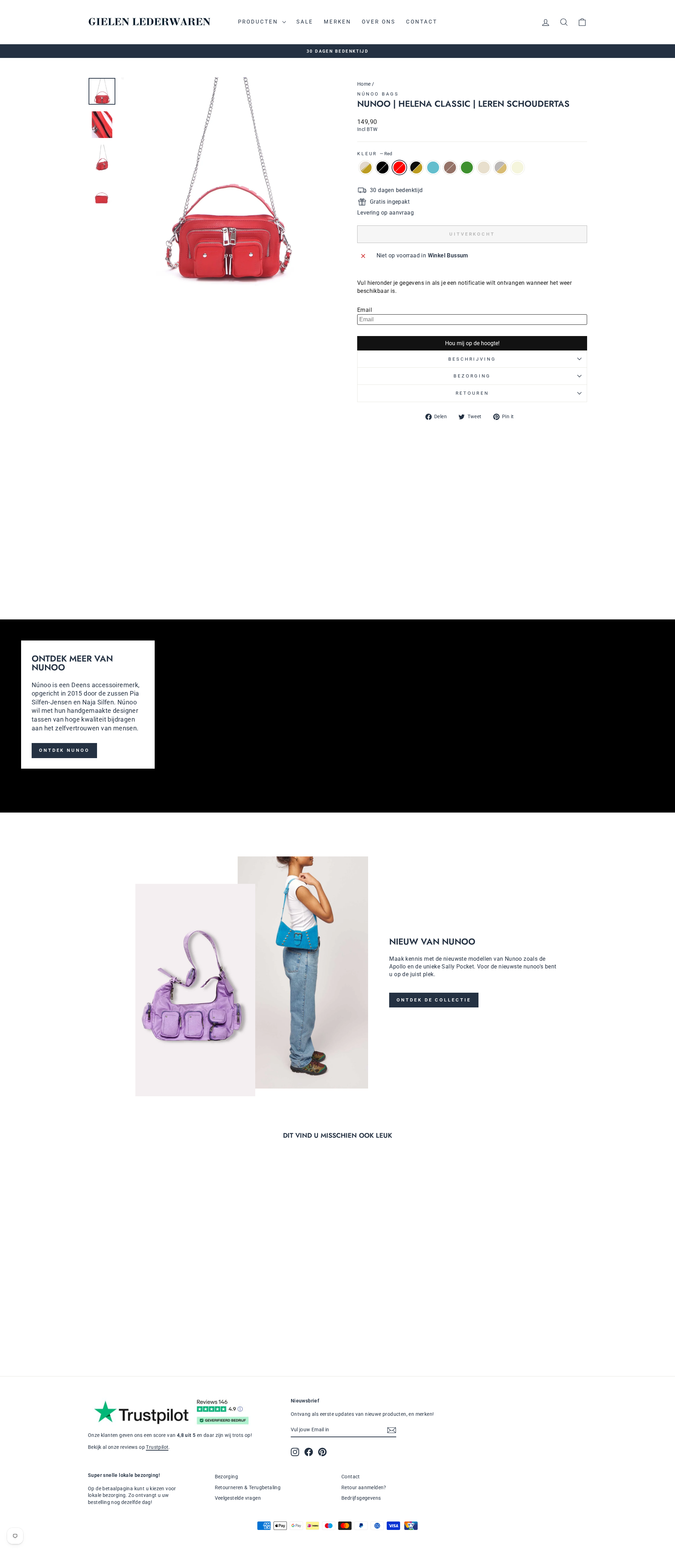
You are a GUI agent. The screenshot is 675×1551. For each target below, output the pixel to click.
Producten (259, 22)
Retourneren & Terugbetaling (248, 1487)
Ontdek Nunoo (64, 750)
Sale (304, 22)
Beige (517, 167)
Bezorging (472, 376)
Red (399, 167)
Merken (337, 22)
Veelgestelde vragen (238, 1498)
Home (364, 84)
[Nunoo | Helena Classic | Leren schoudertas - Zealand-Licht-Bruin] (409, 563)
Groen (467, 167)
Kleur (374, 153)
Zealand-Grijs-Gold (501, 167)
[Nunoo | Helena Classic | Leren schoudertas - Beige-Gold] (362, 563)
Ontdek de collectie (434, 1000)
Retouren (472, 393)
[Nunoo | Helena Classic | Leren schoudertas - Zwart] (371, 563)
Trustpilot (157, 1447)
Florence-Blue (433, 167)
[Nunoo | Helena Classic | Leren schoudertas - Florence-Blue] (400, 563)
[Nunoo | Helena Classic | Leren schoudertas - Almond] (371, 571)
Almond (484, 167)
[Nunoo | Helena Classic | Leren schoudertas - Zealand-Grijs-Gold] (381, 571)
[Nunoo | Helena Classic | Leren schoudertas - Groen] (362, 571)
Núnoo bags (378, 94)
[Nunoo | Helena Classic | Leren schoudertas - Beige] (390, 571)
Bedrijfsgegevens (361, 1498)
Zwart (382, 167)
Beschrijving (472, 359)
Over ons (379, 22)
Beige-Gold (366, 167)
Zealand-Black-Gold (416, 167)
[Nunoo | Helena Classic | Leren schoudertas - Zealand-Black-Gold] (390, 563)
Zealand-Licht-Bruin (450, 167)
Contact (421, 22)
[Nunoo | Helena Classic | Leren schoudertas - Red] (381, 563)
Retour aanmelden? (363, 1487)
